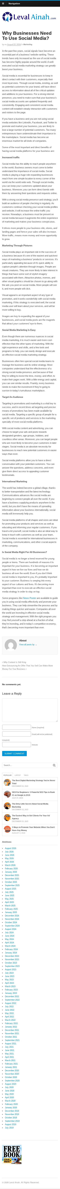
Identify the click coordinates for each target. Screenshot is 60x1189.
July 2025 (9, 892)
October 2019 (11, 1117)
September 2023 (12, 966)
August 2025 (10, 889)
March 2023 (10, 986)
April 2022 (9, 1016)
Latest (18, 775)
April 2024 (9, 942)
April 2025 (9, 902)
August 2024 (10, 929)
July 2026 (9, 852)
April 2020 (9, 1097)
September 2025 (12, 885)
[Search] (54, 765)
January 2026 (11, 872)
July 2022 (9, 1006)
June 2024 (9, 936)
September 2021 (12, 1040)
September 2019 (12, 1121)
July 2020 (9, 1087)
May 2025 (9, 899)
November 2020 (12, 1074)
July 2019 (9, 1128)
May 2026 (9, 858)
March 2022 (10, 1020)
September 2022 (12, 1000)
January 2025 (11, 912)
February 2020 (11, 1104)
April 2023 (9, 983)
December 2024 (12, 916)
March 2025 (10, 905)
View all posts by (28, 644)
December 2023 (12, 956)
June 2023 (9, 976)
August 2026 (10, 848)
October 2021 (11, 1037)
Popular (8, 775)
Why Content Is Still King (14, 662)
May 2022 (9, 1013)
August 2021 (10, 1043)
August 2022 (10, 1003)
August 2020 (10, 1084)
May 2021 (9, 1054)
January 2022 (11, 1027)
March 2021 (10, 1060)
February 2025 (11, 909)
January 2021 (11, 1067)
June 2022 (9, 1010)
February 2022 (11, 1023)
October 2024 (11, 922)
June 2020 (9, 1091)
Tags (26, 775)
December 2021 (12, 1030)
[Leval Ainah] (30, 21)
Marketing (27, 44)
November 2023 (12, 959)
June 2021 (9, 1050)
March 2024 (10, 946)
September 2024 (12, 926)
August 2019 (10, 1124)
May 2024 (9, 939)
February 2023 (11, 990)
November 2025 (12, 878)
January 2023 (11, 993)
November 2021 (12, 1033)
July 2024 (9, 932)
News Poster (29, 598)
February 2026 (11, 868)
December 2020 (12, 1070)
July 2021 (9, 1047)
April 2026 (9, 862)
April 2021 (9, 1057)
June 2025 (9, 895)
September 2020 (12, 1080)
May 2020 (9, 1094)
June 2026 (9, 855)
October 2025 (11, 882)
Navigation (14, 3)
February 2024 (11, 949)
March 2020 (10, 1101)
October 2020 (11, 1077)
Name (38, 727)
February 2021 (11, 1064)
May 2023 (9, 979)
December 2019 (12, 1111)
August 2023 (10, 969)
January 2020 (11, 1107)
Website (35, 745)
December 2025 (12, 875)
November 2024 (12, 919)
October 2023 (11, 963)
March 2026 (10, 865)
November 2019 (12, 1114)
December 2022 (12, 996)
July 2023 (9, 973)
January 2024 (11, 953)
